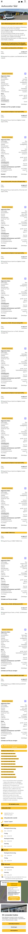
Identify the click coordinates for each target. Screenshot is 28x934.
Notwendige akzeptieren (14, 923)
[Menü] (2, 1)
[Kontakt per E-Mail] (21, 1)
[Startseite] (19, 1)
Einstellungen (14, 927)
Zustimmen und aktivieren (14, 898)
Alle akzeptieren (14, 930)
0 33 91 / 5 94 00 (8, 821)
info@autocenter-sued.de (10, 818)
